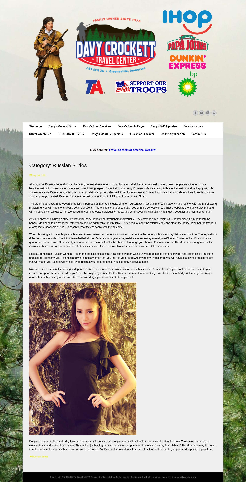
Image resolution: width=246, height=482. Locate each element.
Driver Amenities (40, 134)
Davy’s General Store (62, 126)
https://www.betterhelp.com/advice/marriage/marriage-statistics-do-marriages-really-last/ (116, 238)
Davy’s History (193, 126)
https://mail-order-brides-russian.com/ (83, 234)
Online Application (173, 134)
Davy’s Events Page (131, 126)
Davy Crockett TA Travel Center (88, 477)
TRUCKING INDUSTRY (71, 134)
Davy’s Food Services (97, 126)
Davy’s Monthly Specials (107, 134)
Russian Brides (40, 456)
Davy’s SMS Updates (164, 126)
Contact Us (198, 134)
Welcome (35, 126)
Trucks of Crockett (142, 134)
